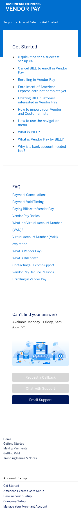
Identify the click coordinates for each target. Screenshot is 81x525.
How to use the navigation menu (38, 123)
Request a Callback (40, 377)
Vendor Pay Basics (26, 216)
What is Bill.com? (25, 258)
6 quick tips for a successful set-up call (40, 59)
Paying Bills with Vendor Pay (33, 209)
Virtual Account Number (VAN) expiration (35, 240)
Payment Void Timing (28, 202)
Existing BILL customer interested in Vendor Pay (37, 100)
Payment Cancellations (29, 195)
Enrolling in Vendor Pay (36, 79)
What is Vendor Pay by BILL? (41, 139)
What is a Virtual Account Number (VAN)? (37, 226)
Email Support (40, 400)
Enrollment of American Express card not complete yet (42, 89)
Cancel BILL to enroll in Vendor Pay (42, 70)
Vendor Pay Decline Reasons (33, 272)
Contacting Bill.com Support (33, 265)
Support (8, 22)
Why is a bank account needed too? (42, 148)
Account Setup (28, 22)
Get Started (50, 22)
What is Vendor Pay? (27, 251)
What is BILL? (29, 132)
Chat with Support (40, 388)
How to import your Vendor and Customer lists (39, 111)
